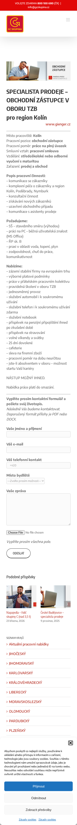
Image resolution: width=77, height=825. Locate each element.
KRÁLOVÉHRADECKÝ (25, 682)
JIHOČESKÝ (17, 654)
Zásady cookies (27, 819)
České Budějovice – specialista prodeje (52, 614)
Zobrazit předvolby (39, 810)
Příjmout (38, 786)
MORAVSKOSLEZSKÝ (25, 702)
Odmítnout (38, 798)
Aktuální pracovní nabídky (29, 644)
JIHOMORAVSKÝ (21, 663)
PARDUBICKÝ (19, 721)
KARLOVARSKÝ (21, 673)
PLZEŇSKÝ (17, 730)
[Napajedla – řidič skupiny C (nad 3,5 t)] (21, 587)
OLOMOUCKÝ (19, 711)
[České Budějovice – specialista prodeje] (56, 587)
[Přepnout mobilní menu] (68, 19)
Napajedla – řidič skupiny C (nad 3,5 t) (18, 614)
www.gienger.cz (58, 124)
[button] (70, 743)
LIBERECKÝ (18, 692)
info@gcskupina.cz (38, 7)
